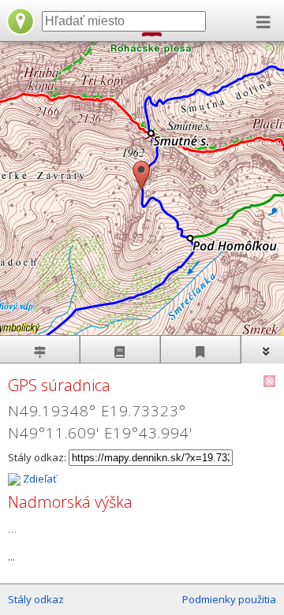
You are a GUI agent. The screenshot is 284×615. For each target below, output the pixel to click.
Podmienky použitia (229, 599)
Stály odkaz (36, 599)
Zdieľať (39, 479)
